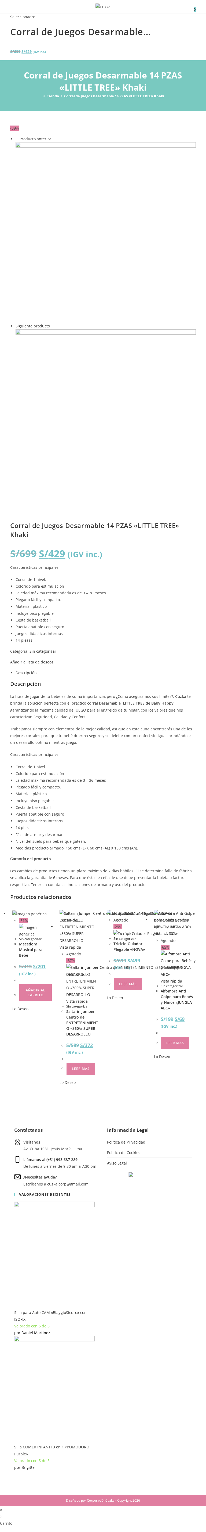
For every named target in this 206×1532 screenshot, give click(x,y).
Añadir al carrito (35, 992)
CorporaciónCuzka (101, 1500)
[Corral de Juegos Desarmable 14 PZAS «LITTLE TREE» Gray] (106, 231)
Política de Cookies (123, 1152)
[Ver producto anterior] (17, 138)
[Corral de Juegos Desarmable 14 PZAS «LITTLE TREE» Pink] (106, 419)
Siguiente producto (33, 325)
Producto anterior (35, 138)
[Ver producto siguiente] (52, 325)
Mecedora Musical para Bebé (30, 949)
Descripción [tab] (26, 672)
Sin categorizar (43, 651)
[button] (31, 662)
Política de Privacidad (126, 1142)
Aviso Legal (117, 1163)
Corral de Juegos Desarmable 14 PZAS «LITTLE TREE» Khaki (114, 96)
